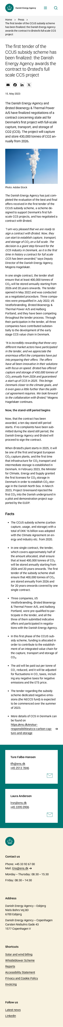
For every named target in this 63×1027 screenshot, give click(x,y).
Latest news (13, 1010)
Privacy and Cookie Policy (21, 978)
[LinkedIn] (22, 85)
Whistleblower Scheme (20, 960)
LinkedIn (10, 1016)
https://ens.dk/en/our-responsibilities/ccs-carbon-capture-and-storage (31, 729)
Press (21, 19)
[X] (29, 85)
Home (8, 19)
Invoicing (11, 984)
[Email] (8, 85)
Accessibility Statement (20, 972)
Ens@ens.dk (20, 868)
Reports (10, 966)
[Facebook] (15, 85)
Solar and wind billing (18, 954)
